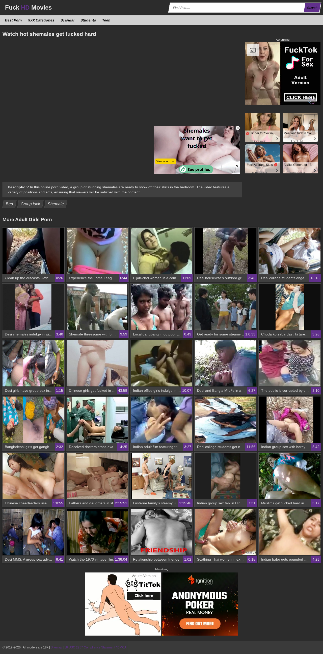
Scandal (67, 20)
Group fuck (30, 204)
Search (312, 8)
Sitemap (56, 647)
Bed (10, 204)
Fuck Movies (28, 7)
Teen (106, 20)
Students (88, 20)
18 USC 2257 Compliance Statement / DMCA (95, 647)
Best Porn (13, 20)
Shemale (55, 204)
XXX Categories (41, 20)
